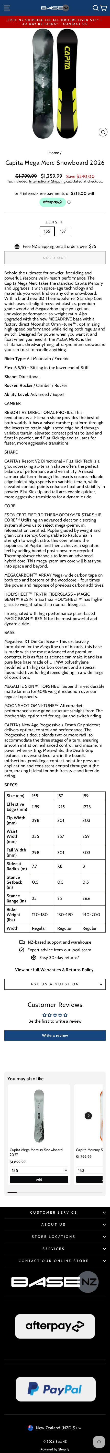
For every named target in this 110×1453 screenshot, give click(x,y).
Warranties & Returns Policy (67, 969)
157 (63, 231)
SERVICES (53, 1249)
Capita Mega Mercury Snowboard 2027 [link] (36, 1152)
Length (55, 222)
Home (54, 152)
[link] (39, 1115)
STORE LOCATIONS (54, 1236)
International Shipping (47, 181)
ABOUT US (53, 1224)
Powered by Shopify (54, 1449)
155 (47, 231)
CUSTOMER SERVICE (54, 1212)
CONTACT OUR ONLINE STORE (54, 1261)
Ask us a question (55, 984)
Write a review (55, 1035)
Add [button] (39, 1179)
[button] (88, 1115)
